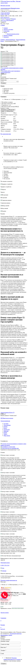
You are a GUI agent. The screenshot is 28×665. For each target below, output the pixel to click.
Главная (6, 28)
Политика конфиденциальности (9, 580)
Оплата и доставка (8, 29)
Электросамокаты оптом (13, 34)
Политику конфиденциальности (10, 658)
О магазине (6, 31)
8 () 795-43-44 (5, 14)
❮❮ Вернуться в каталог (7, 418)
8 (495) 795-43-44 (5, 565)
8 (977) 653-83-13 (5, 17)
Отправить (3, 663)
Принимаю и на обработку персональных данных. (13, 659)
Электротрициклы (10, 39)
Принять (3, 636)
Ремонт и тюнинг (8, 35)
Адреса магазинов (5, 13)
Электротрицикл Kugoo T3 (7, 412)
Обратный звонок (15, 8)
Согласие (18, 659)
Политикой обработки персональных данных (11, 634)
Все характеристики (6, 134)
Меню (3, 25)
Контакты (6, 37)
